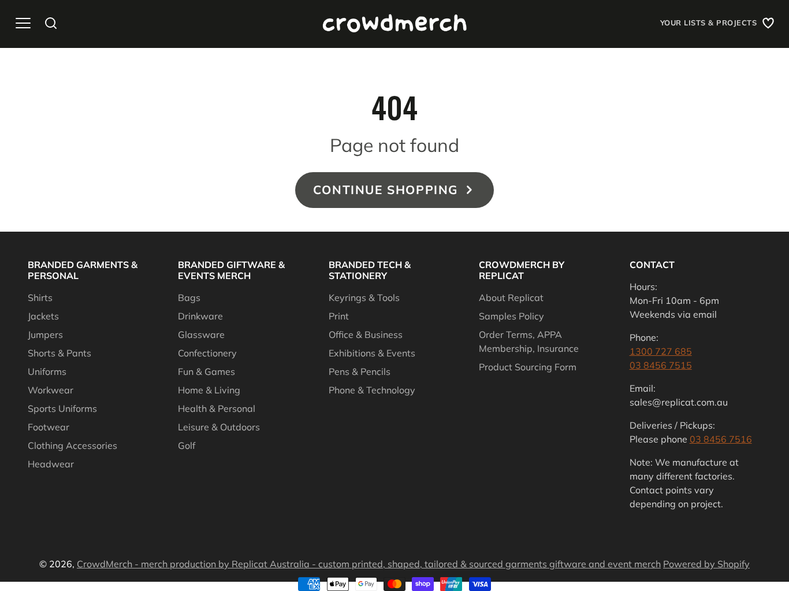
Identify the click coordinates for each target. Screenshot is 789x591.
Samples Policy (511, 316)
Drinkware (200, 316)
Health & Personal (216, 408)
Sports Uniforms (62, 408)
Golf (186, 445)
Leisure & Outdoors (219, 427)
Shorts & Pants (59, 353)
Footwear (48, 427)
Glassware (201, 334)
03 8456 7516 (721, 439)
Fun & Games (206, 371)
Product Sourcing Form (527, 367)
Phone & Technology (372, 390)
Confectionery (207, 353)
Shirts (40, 297)
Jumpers (45, 334)
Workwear (50, 390)
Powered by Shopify (706, 564)
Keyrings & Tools (364, 297)
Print (339, 316)
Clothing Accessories (72, 445)
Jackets (43, 316)
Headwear (51, 464)
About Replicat (511, 297)
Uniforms (47, 371)
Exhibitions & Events (372, 353)
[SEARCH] (51, 23)
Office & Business (366, 334)
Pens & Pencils (359, 371)
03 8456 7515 (661, 365)
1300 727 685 (661, 351)
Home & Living (209, 390)
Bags (189, 297)
